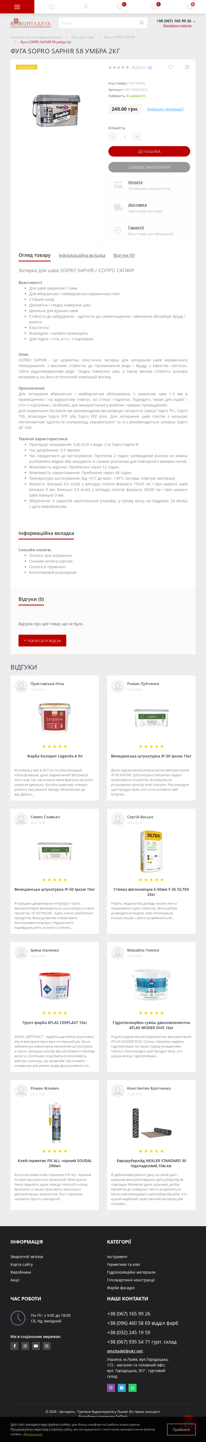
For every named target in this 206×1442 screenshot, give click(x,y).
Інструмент (117, 1256)
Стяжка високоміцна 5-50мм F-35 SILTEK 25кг (151, 892)
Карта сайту (21, 1264)
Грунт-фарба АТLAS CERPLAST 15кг (55, 1022)
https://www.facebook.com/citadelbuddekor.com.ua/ (14, 1346)
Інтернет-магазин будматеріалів (36, 37)
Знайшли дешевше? (165, 109)
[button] (86, 6)
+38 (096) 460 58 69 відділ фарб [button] (142, 1323)
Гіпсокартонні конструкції (131, 1279)
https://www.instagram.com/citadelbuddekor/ (47, 1346)
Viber (111, 1388)
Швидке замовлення (149, 167)
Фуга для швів (83, 37)
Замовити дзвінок (177, 25)
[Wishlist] (170, 67)
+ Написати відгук (42, 641)
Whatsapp (132, 1388)
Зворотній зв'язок (26, 1256)
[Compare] (187, 67)
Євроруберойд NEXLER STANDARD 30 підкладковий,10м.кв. (151, 1163)
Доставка (137, 204)
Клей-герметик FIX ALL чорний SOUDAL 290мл (55, 1163)
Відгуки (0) (124, 255)
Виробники (20, 1272)
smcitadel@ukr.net (125, 1351)
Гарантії (136, 227)
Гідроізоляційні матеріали (131, 1272)
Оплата (135, 182)
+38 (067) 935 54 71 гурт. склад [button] (141, 1342)
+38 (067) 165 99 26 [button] (128, 1314)
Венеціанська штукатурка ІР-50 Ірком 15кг (151, 756)
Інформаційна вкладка (82, 255)
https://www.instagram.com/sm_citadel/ (25, 1346)
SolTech (121, 1416)
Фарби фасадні (121, 1287)
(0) (150, 67)
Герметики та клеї (123, 1264)
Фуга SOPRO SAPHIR (119, 37)
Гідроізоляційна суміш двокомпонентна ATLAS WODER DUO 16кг (151, 1025)
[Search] (141, 22)
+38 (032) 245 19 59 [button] (128, 1332)
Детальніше (32, 1434)
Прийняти (181, 1429)
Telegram (122, 1388)
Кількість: (117, 127)
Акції (14, 1279)
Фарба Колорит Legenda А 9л (55, 756)
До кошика (149, 151)
